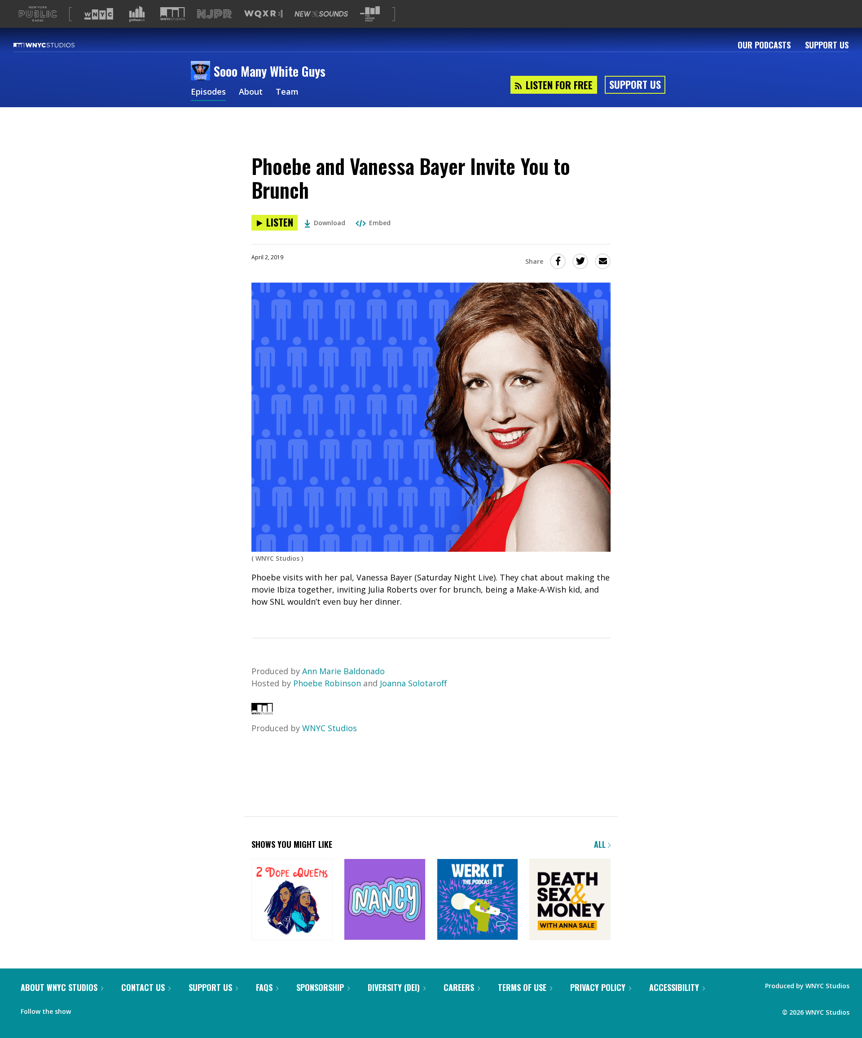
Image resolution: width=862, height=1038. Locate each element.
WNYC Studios (329, 728)
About (251, 92)
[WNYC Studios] (262, 711)
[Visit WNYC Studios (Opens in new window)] (172, 13)
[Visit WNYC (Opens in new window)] (98, 14)
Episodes (208, 92)
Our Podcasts (764, 45)
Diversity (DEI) (394, 987)
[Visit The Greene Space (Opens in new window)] (370, 14)
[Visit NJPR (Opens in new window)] (214, 14)
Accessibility (674, 987)
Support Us (827, 45)
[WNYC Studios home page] (55, 45)
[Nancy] (384, 900)
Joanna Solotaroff (413, 683)
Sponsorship (320, 987)
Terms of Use (522, 987)
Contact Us (143, 987)
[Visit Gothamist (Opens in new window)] (137, 14)
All (601, 844)
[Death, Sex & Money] (570, 900)
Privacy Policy (597, 987)
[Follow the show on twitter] (101, 1009)
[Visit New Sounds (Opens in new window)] (321, 14)
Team (287, 92)
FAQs (264, 987)
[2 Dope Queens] (292, 900)
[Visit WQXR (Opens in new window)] (263, 14)
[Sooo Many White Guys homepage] (202, 71)
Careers (459, 987)
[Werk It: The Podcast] (477, 900)
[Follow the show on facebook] (84, 1009)
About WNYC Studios (59, 987)
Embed (380, 222)
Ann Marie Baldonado (343, 671)
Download (329, 222)
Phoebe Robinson (327, 683)
